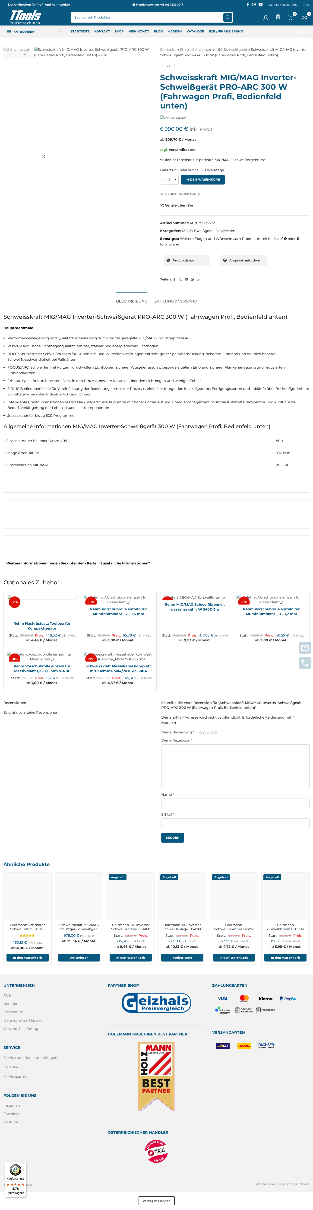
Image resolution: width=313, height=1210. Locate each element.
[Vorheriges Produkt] (163, 65)
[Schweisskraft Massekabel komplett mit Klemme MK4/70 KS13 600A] (118, 657)
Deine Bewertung (177, 732)
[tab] (131, 299)
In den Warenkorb (203, 179)
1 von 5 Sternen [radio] (200, 732)
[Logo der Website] (25, 17)
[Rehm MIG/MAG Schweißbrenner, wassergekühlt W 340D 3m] (194, 597)
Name (167, 794)
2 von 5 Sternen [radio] (204, 732)
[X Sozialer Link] (180, 279)
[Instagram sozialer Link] (254, 4)
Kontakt (10, 1003)
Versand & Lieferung (20, 1028)
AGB (7, 995)
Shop (184, 49)
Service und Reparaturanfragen (30, 1057)
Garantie (10, 1067)
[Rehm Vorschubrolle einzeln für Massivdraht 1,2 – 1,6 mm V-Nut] (41, 657)
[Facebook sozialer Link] (248, 4)
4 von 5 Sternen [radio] (212, 732)
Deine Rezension (177, 740)
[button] (10, 54)
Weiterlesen (79, 957)
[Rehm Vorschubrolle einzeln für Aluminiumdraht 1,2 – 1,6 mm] (118, 600)
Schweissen (202, 49)
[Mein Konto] (266, 17)
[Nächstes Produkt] (174, 65)
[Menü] (23, 1164)
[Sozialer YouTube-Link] (260, 4)
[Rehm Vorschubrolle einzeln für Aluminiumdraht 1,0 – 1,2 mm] (271, 600)
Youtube (10, 1122)
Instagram (12, 1105)
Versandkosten (182, 149)
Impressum (13, 1012)
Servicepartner (16, 1076)
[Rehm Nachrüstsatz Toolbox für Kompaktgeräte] (41, 607)
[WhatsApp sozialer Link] (198, 279)
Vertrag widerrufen (156, 1201)
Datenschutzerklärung (22, 1020)
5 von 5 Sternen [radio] (215, 732)
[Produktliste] (278, 16)
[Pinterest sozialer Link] (192, 279)
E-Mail (167, 814)
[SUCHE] (227, 17)
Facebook (11, 1113)
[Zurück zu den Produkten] (168, 65)
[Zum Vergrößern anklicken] (43, 156)
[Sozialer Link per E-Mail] (186, 279)
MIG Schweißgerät (231, 49)
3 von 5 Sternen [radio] (208, 732)
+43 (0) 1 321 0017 (171, 4)
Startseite (168, 49)
